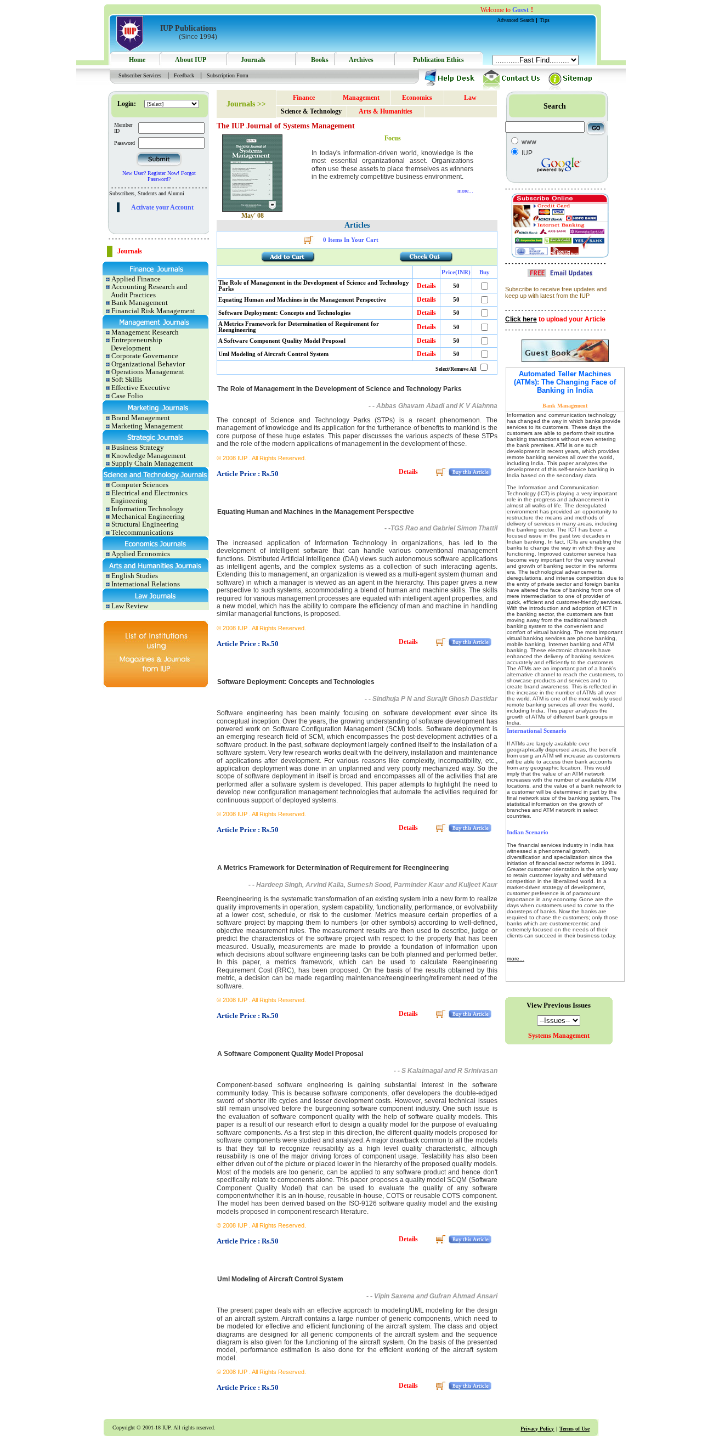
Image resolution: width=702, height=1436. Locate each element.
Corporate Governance (144, 356)
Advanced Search (516, 20)
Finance (304, 97)
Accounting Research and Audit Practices (145, 290)
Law (470, 97)
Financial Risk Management (152, 311)
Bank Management (139, 302)
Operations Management (147, 372)
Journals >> (246, 104)
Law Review (129, 606)
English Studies (134, 576)
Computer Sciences (139, 484)
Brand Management (140, 418)
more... (465, 191)
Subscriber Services (139, 75)
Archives (361, 60)
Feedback (184, 75)
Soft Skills (126, 379)
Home (137, 60)
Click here (521, 319)
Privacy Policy (537, 1429)
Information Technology (147, 509)
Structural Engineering (144, 524)
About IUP (190, 60)
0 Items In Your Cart (350, 239)
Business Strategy (137, 447)
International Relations (145, 584)
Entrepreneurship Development (132, 344)
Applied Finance (135, 279)
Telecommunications (141, 532)
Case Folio (126, 396)
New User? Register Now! (150, 173)
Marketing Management (146, 426)
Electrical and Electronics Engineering (145, 497)
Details (426, 286)
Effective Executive (140, 387)
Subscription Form (227, 75)
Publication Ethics (438, 60)
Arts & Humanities (385, 111)
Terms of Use (574, 1429)
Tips (545, 20)
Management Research (144, 332)
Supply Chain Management (151, 463)
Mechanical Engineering (147, 516)
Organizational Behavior (147, 364)
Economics (417, 97)
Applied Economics (140, 554)
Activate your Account (162, 207)
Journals (253, 60)
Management (361, 97)
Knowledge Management (148, 455)
